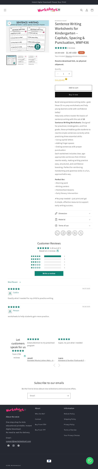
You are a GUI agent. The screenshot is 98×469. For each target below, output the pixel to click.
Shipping (69, 56)
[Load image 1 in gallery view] (11, 60)
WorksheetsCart (16, 465)
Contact (38, 419)
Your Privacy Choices (72, 435)
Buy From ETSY (40, 424)
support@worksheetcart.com (18, 441)
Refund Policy (69, 414)
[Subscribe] (67, 396)
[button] (5, 10)
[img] (14, 289)
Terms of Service (70, 430)
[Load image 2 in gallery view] (22, 60)
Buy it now (73, 94)
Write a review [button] (49, 273)
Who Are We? (40, 414)
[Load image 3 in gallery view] (33, 60)
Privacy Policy (69, 424)
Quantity (58, 69)
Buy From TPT (40, 430)
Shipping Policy (70, 419)
